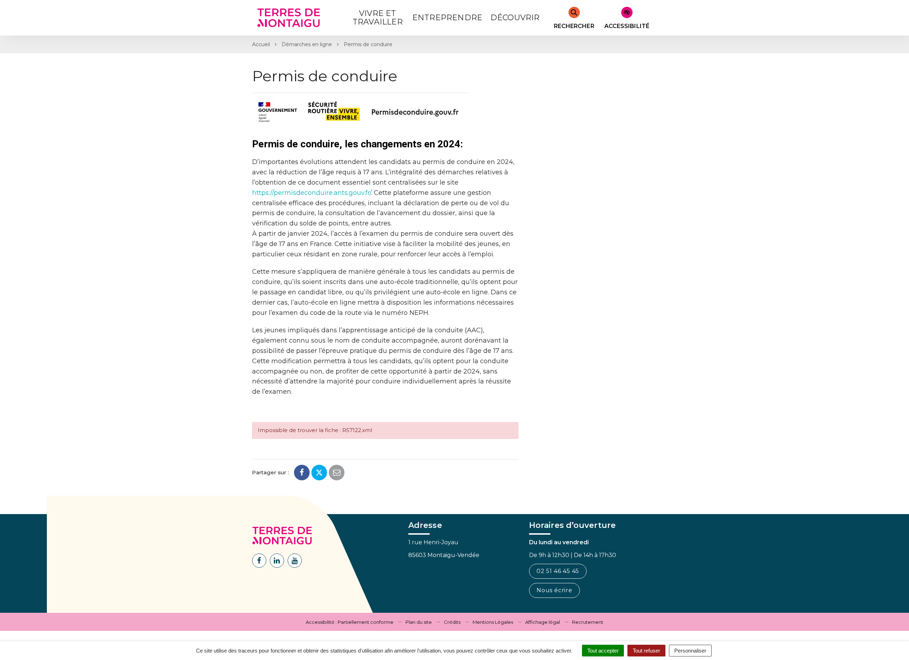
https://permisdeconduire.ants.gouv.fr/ (311, 193)
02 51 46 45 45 (558, 571)
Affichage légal (542, 622)
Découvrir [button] (515, 17)
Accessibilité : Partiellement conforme (349, 622)
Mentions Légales (493, 622)
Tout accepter (603, 651)
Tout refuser (646, 651)
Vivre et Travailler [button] (378, 18)
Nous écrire (554, 590)
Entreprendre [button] (447, 17)
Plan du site (418, 622)
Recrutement (587, 622)
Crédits (452, 622)
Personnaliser (690, 651)
